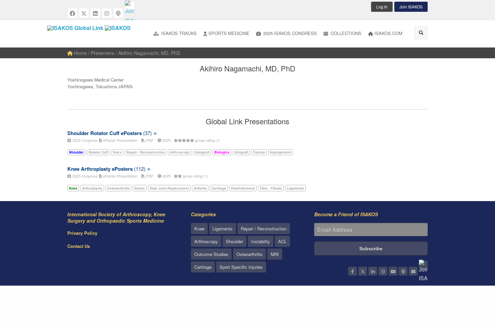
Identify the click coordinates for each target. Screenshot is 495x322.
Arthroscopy (206, 241)
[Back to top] (473, 279)
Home (80, 53)
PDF (149, 140)
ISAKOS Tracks (178, 33)
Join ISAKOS (411, 6)
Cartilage (202, 267)
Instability (260, 241)
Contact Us (78, 246)
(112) (139, 168)
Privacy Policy (82, 233)
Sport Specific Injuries (241, 267)
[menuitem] (175, 33)
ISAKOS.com (388, 33)
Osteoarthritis (249, 254)
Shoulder (234, 241)
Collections (345, 33)
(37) (147, 132)
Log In (382, 6)
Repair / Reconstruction (264, 228)
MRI (275, 254)
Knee (199, 228)
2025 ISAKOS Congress (289, 33)
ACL (282, 241)
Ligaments (222, 228)
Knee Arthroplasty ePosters (100, 168)
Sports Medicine (229, 33)
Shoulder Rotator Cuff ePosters (104, 133)
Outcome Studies (211, 254)
